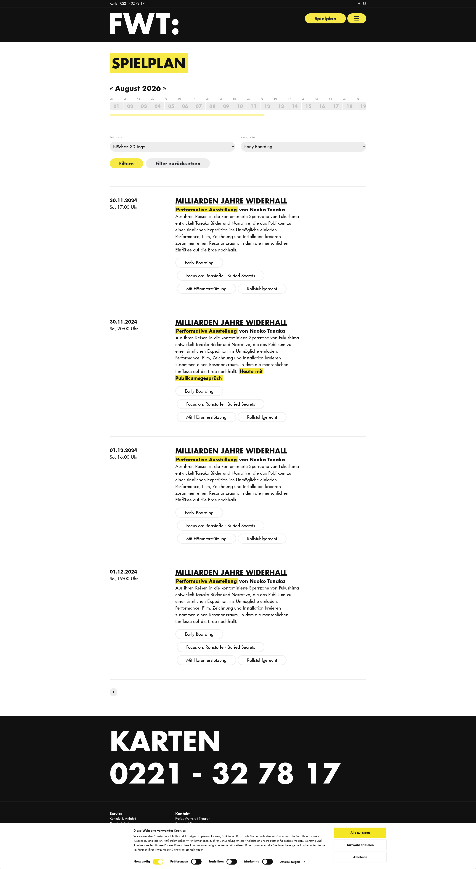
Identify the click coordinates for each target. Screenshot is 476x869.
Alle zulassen (360, 832)
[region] (238, 106)
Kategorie (248, 137)
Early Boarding (199, 262)
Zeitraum (116, 137)
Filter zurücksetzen (177, 163)
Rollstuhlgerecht (262, 288)
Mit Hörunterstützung (206, 288)
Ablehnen (360, 857)
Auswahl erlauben (360, 845)
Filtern (126, 163)
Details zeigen (290, 862)
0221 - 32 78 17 (132, 3)
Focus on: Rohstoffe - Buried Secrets (220, 275)
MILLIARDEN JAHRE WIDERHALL (231, 200)
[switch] (196, 862)
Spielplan (325, 18)
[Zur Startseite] (144, 24)
